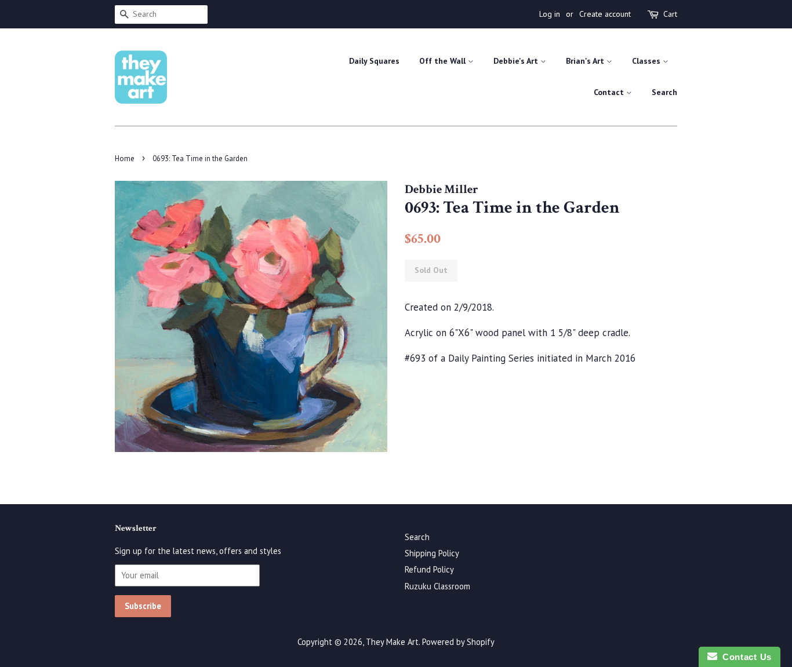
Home (125, 158)
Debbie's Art (516, 61)
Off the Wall (443, 61)
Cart (670, 14)
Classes (647, 61)
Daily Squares (374, 61)
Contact (610, 92)
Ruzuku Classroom (437, 586)
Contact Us (744, 657)
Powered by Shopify (458, 641)
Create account (605, 14)
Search (664, 92)
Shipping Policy (432, 553)
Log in (549, 14)
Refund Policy (429, 569)
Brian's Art (586, 61)
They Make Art (392, 641)
